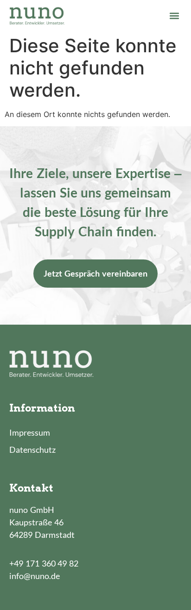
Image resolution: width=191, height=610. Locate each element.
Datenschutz (32, 449)
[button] (174, 15)
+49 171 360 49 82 (43, 563)
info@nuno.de (34, 576)
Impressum (29, 432)
